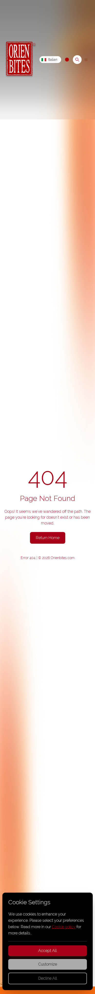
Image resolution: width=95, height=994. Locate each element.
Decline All (47, 978)
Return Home (47, 537)
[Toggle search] (77, 59)
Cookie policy (64, 926)
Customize (47, 964)
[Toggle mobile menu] (86, 60)
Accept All (47, 950)
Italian (52, 60)
